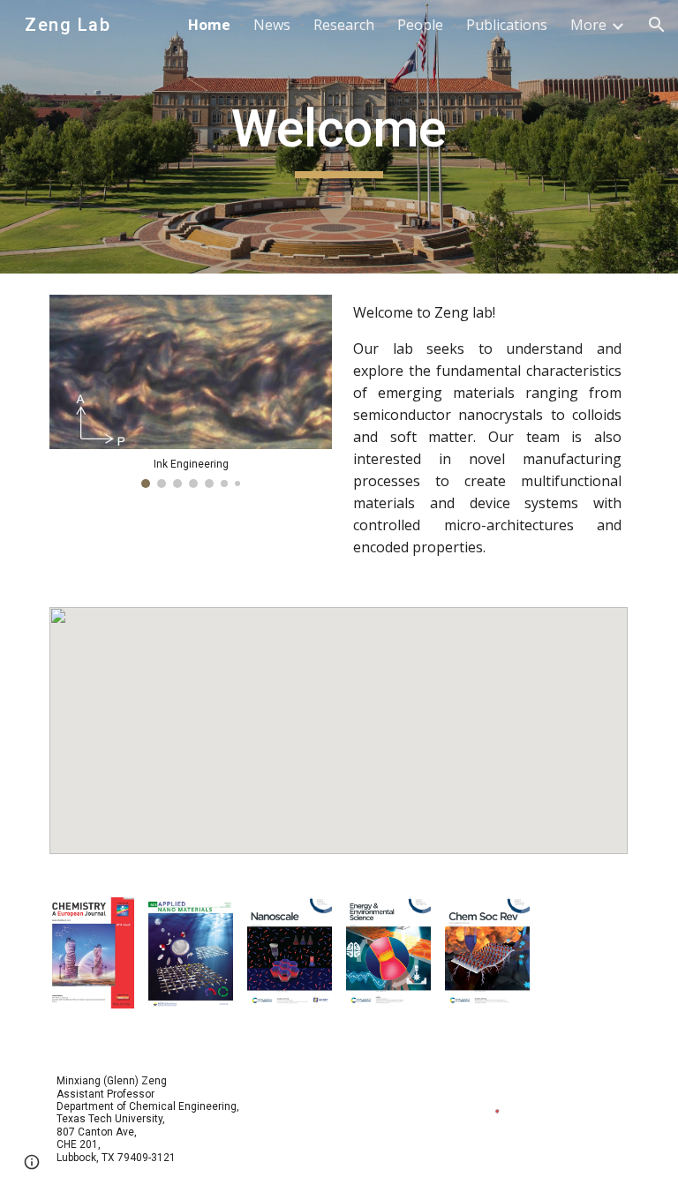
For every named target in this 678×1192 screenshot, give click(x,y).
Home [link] (209, 24)
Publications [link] (506, 24)
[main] (338, 136)
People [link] (420, 24)
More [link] (588, 24)
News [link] (271, 24)
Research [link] (343, 24)
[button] (657, 25)
